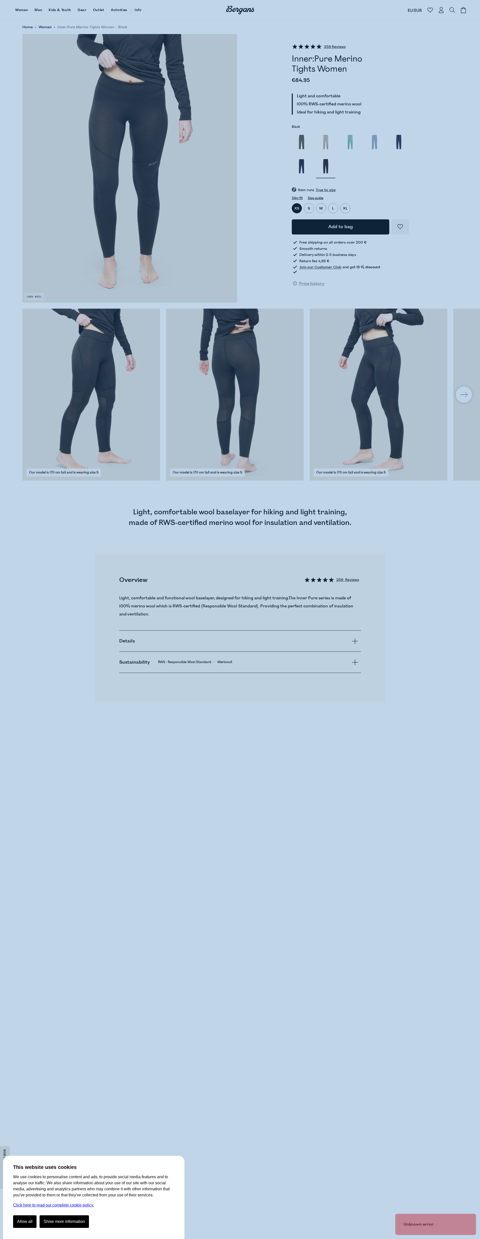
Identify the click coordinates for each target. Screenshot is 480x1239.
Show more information (64, 1221)
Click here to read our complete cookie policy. (53, 1205)
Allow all (25, 1221)
